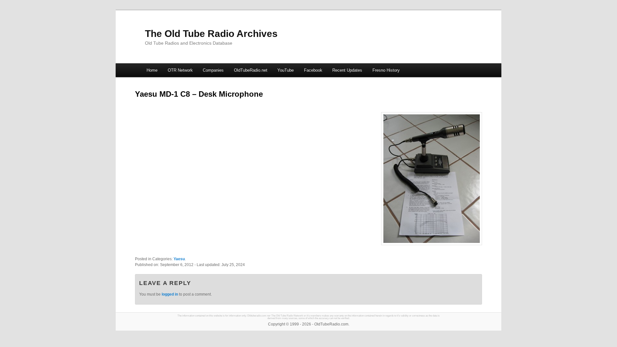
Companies (213, 70)
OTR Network (180, 70)
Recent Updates (347, 70)
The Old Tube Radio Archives (211, 33)
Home (152, 70)
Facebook (313, 70)
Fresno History (386, 70)
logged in (170, 294)
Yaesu (179, 259)
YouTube (285, 70)
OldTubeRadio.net (250, 70)
